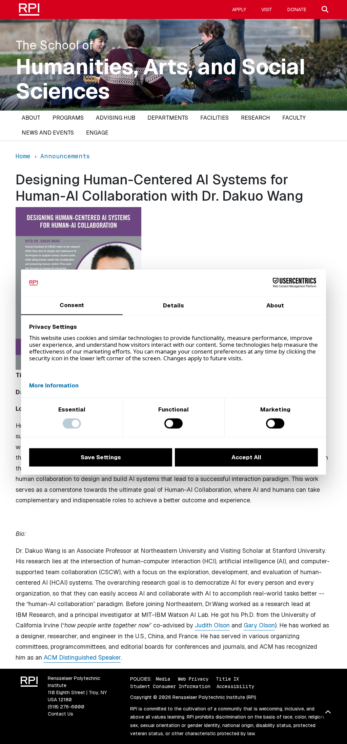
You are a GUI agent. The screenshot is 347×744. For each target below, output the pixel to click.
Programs (68, 117)
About (31, 117)
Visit (266, 9)
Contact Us (60, 714)
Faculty (294, 117)
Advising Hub (115, 117)
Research (255, 117)
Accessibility (235, 686)
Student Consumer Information (170, 686)
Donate (296, 9)
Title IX (227, 679)
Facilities (214, 117)
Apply (239, 9)
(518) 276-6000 (66, 707)
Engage (97, 132)
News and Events (48, 132)
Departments (167, 117)
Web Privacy (193, 679)
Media (163, 679)
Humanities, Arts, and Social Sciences (160, 79)
